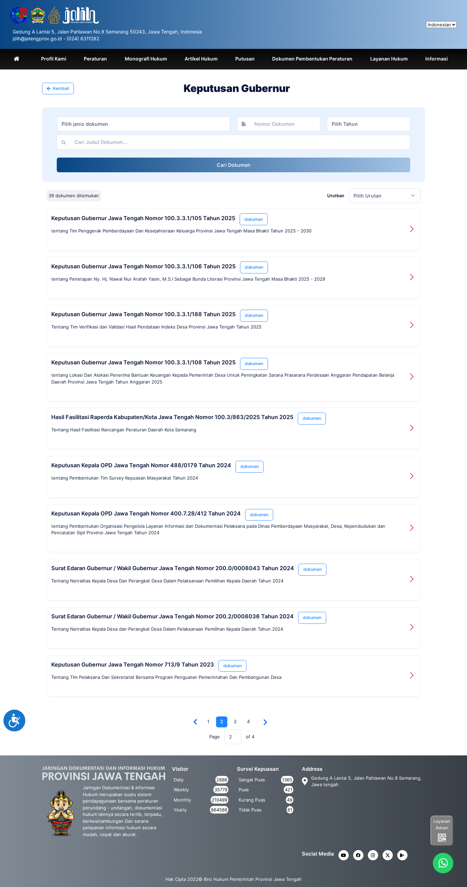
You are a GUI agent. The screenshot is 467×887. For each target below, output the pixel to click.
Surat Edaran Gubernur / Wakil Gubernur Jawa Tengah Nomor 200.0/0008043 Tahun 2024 (172, 568)
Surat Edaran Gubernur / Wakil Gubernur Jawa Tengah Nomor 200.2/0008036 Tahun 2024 (172, 616)
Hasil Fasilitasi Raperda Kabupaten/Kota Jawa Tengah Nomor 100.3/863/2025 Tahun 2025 (172, 417)
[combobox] (143, 124)
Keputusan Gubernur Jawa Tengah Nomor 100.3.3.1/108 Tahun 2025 (143, 362)
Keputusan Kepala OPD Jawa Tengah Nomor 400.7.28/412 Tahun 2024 (146, 513)
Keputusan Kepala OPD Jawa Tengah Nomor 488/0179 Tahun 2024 (141, 465)
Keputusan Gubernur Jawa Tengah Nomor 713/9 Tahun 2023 (132, 664)
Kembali (60, 88)
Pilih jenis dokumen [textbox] (85, 124)
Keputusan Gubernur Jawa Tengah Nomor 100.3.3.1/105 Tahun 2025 (143, 218)
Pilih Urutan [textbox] (367, 196)
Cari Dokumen (234, 165)
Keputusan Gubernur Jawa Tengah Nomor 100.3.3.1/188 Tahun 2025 (143, 314)
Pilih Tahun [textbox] (345, 124)
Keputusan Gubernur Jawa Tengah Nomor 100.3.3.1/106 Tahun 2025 (143, 266)
